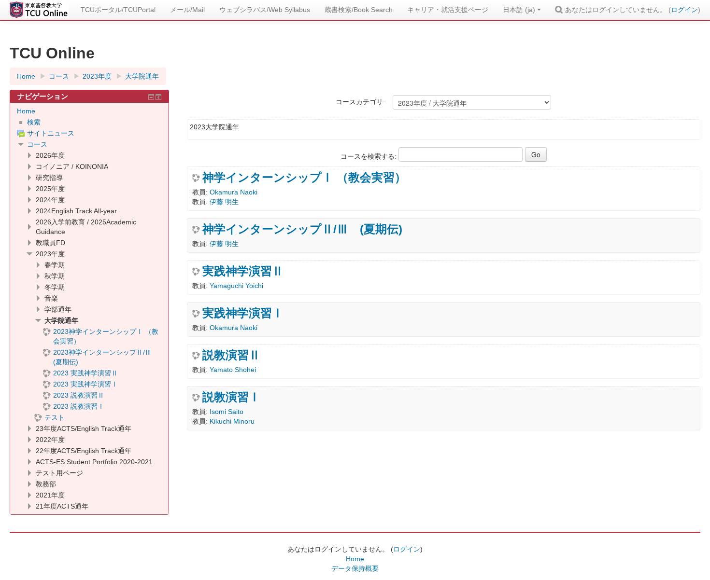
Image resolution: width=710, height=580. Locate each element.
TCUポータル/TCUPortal (118, 10)
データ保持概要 (355, 568)
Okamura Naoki (233, 192)
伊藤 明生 (224, 202)
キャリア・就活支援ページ (447, 10)
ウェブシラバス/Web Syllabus (264, 10)
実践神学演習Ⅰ (243, 313)
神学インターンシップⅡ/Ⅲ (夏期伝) (302, 229)
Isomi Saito (226, 411)
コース (37, 144)
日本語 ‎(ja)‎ (519, 10)
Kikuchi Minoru (232, 421)
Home (26, 111)
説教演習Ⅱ (231, 355)
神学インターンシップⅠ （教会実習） (304, 177)
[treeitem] (89, 111)
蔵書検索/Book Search (359, 10)
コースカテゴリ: (360, 102)
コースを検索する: (369, 156)
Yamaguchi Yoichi (236, 286)
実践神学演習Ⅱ (243, 271)
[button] (560, 9)
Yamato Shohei (233, 369)
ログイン (684, 10)
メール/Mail (187, 10)
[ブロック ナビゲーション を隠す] (151, 97)
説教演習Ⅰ (231, 397)
